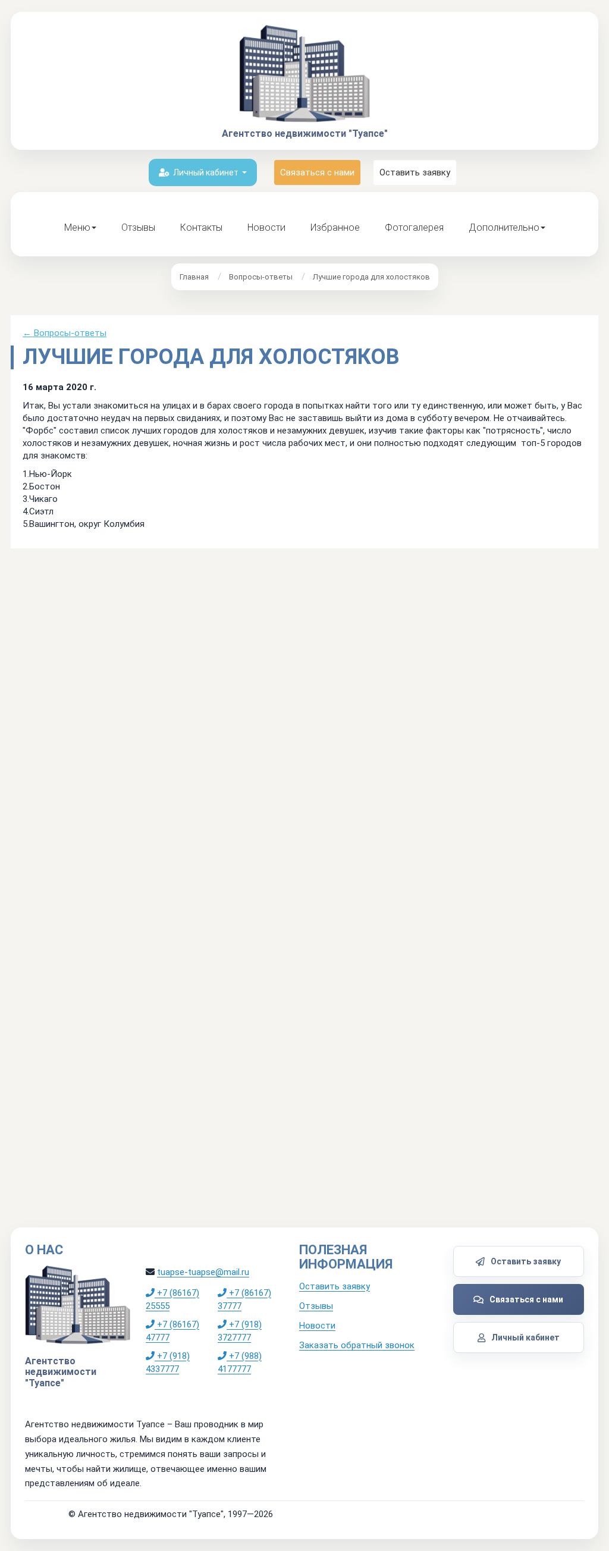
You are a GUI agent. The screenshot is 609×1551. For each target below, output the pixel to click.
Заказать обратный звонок (357, 1345)
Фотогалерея (414, 227)
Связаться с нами (317, 172)
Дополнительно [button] (504, 227)
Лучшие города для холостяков (371, 276)
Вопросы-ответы (261, 276)
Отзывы (138, 227)
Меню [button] (77, 227)
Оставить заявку (414, 172)
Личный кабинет (205, 172)
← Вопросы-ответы (64, 333)
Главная (194, 276)
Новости (266, 227)
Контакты (201, 227)
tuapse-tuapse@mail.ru (203, 1272)
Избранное (335, 227)
